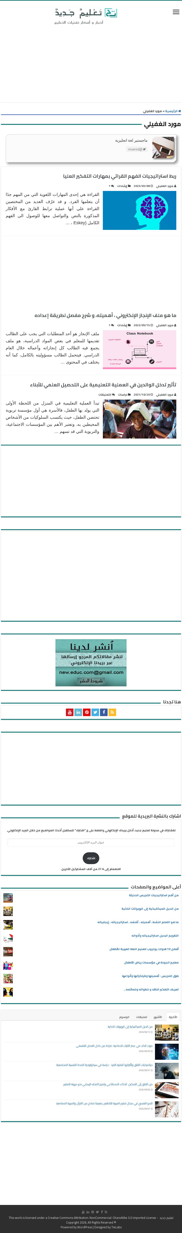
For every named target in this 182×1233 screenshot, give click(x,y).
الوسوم (124, 1017)
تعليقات (141, 1017)
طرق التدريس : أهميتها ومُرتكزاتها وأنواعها (150, 976)
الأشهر (158, 1017)
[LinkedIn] (78, 712)
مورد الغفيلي (164, 186)
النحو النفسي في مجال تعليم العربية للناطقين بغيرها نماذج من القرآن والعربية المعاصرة (104, 1103)
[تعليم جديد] (85, 16)
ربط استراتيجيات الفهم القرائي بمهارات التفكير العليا (119, 176)
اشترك (91, 858)
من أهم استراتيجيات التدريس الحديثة (154, 895)
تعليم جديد (166, 1217)
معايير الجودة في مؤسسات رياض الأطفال (151, 962)
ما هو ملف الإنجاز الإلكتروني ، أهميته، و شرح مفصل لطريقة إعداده (105, 315)
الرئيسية (171, 111)
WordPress (84, 1227)
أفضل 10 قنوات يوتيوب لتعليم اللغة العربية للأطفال (144, 949)
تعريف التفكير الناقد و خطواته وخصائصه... (151, 989)
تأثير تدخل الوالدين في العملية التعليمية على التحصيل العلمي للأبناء (103, 384)
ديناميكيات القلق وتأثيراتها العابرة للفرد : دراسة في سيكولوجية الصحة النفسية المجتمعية (104, 1065)
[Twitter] (95, 712)
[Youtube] (69, 712)
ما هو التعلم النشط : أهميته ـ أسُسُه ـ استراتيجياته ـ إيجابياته (138, 922)
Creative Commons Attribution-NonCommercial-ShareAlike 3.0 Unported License (102, 1217)
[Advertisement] (91, 64)
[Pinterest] (87, 712)
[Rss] (112, 712)
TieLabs (116, 1227)
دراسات (122, 394)
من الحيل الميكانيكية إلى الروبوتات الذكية (150, 908)
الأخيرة (173, 1017)
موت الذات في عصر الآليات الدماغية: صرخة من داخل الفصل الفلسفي (114, 1045)
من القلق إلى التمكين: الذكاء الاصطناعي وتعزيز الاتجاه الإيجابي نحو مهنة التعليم (108, 1084)
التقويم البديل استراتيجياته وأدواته (155, 935)
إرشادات (122, 186)
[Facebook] (104, 712)
